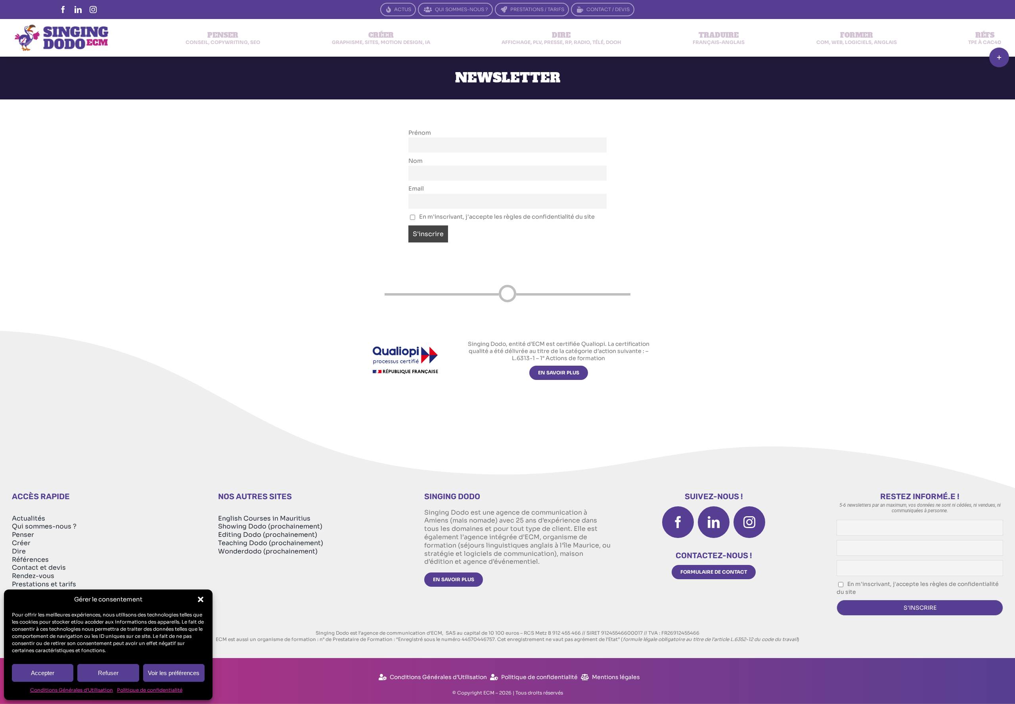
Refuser (108, 673)
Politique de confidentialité (149, 690)
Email (416, 188)
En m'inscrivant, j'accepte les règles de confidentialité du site (506, 216)
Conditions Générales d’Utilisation (71, 690)
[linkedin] (78, 9)
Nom (415, 160)
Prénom (419, 132)
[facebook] (63, 9)
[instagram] (93, 9)
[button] (201, 599)
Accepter (42, 673)
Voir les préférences (173, 673)
